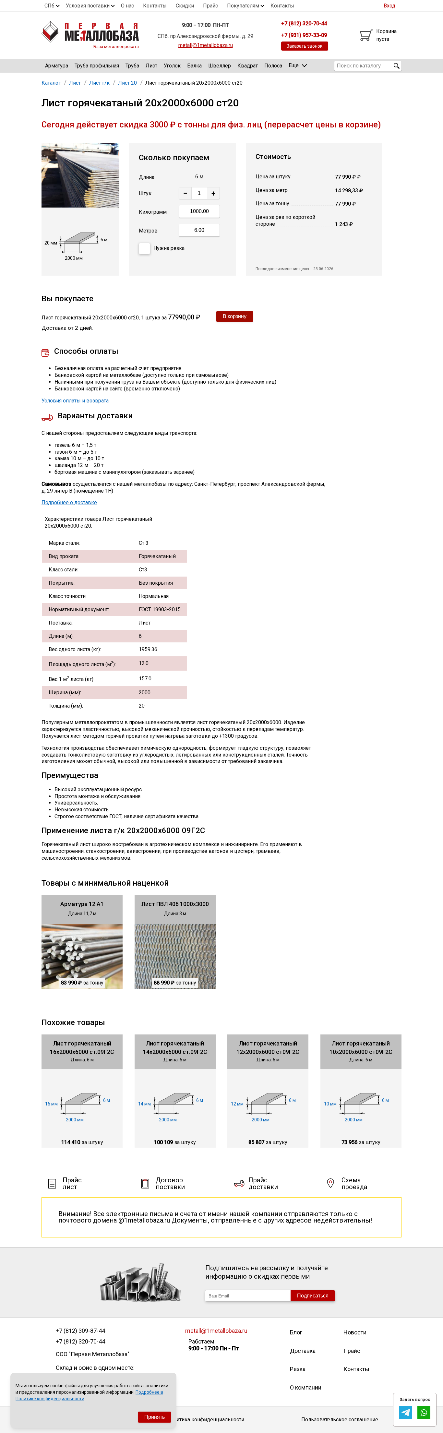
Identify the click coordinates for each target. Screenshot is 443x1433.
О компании (305, 1387)
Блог (296, 1332)
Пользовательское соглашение (339, 1419)
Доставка (303, 1350)
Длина (146, 177)
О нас (127, 6)
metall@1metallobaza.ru (205, 45)
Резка (297, 1369)
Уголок (172, 66)
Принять (154, 1417)
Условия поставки (88, 6)
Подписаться (313, 1295)
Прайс (210, 6)
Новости (354, 1332)
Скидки (185, 6)
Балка (194, 66)
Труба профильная (97, 66)
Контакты (155, 6)
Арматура (56, 66)
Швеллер (219, 66)
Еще (294, 65)
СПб (49, 6)
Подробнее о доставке (69, 502)
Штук (145, 193)
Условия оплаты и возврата (75, 401)
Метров (148, 231)
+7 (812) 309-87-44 (80, 1331)
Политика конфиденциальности (205, 1419)
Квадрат (247, 66)
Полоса (273, 66)
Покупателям (243, 6)
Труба (132, 66)
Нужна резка (169, 248)
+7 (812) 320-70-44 (80, 1341)
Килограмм (153, 212)
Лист (151, 66)
